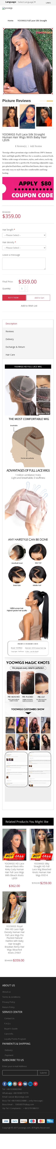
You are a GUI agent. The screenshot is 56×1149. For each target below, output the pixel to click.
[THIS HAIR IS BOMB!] (28, 105)
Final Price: (7, 282)
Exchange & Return (15, 346)
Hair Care (10, 354)
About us (6, 991)
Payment (9, 1055)
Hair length (8, 229)
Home (10, 20)
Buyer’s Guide (11, 1028)
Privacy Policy (8, 1002)
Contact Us (9, 1018)
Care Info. (9, 1033)
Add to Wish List (29, 305)
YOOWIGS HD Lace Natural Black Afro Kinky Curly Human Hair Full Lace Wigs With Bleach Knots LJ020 (14, 871)
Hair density (9, 242)
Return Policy (8, 1007)
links (48, 3)
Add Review (36, 146)
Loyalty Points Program (15, 1038)
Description (11, 323)
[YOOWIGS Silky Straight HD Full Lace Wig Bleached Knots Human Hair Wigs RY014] (42, 845)
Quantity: (6, 289)
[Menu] (40, 11)
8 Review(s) (21, 146)
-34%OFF (47, 834)
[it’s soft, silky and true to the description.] (11, 105)
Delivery (10, 339)
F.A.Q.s (7, 1023)
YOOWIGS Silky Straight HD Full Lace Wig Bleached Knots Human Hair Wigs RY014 (41, 869)
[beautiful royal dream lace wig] (45, 105)
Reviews (10, 331)
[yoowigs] (7, 8)
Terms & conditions (11, 996)
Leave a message (11, 254)
